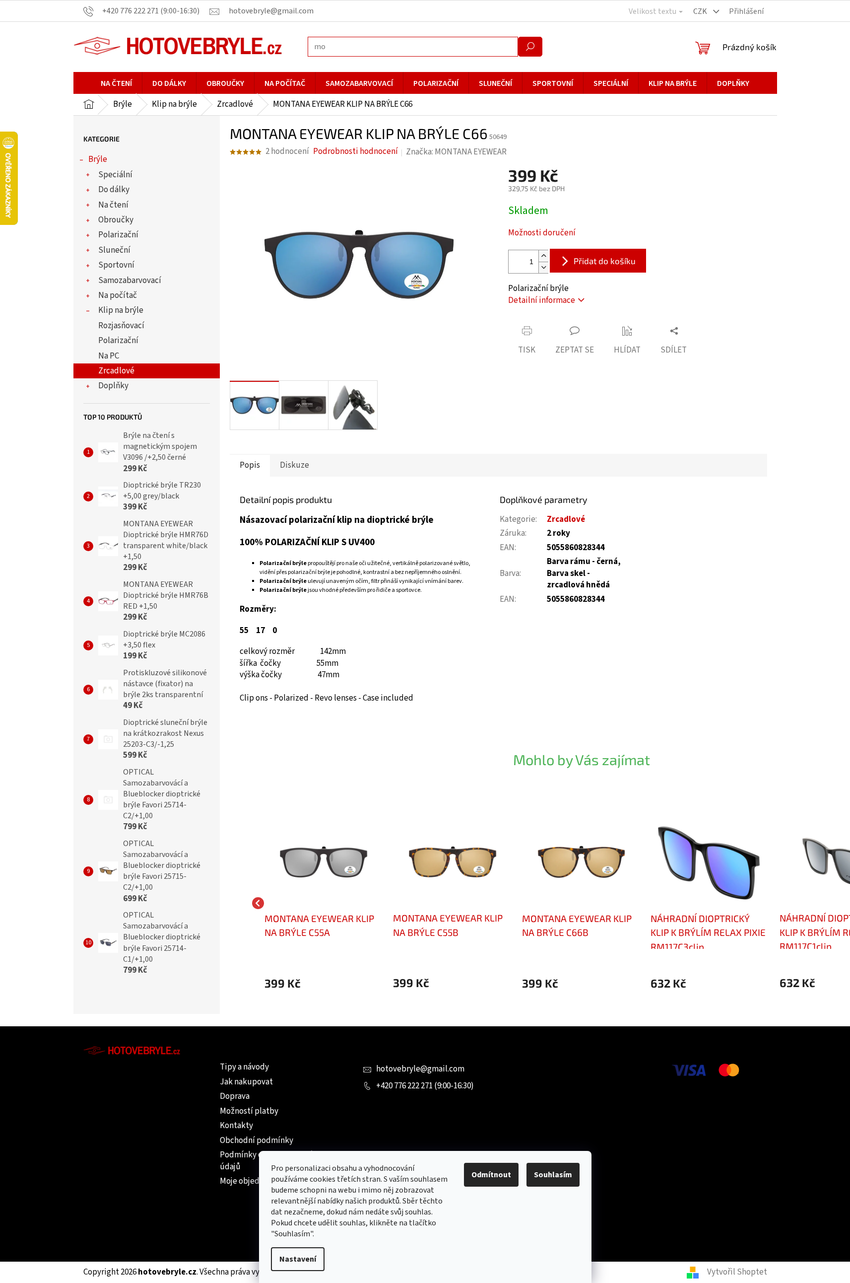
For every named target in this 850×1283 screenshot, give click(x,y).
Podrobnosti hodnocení (355, 151)
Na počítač (117, 295)
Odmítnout (491, 1174)
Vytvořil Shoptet (737, 1272)
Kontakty (236, 1126)
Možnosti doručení (542, 233)
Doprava (235, 1096)
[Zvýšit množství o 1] (543, 256)
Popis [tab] (250, 465)
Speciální (115, 175)
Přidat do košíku (605, 261)
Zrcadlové (116, 371)
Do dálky (114, 190)
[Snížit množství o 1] (543, 267)
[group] (324, 903)
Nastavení (297, 1259)
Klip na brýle (120, 310)
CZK (701, 11)
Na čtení (113, 205)
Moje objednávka (250, 1181)
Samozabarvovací (129, 280)
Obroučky (115, 220)
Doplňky (113, 386)
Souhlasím (553, 1174)
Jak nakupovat (246, 1082)
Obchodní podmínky (256, 1140)
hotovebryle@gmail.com (420, 1069)
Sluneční (114, 250)
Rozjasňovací (121, 326)
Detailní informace (541, 300)
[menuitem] (116, 83)
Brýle (97, 159)
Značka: (456, 152)
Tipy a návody (244, 1067)
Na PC (108, 356)
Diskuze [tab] (294, 465)
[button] (324, 983)
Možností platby (249, 1111)
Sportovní (116, 265)
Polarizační (118, 235)
